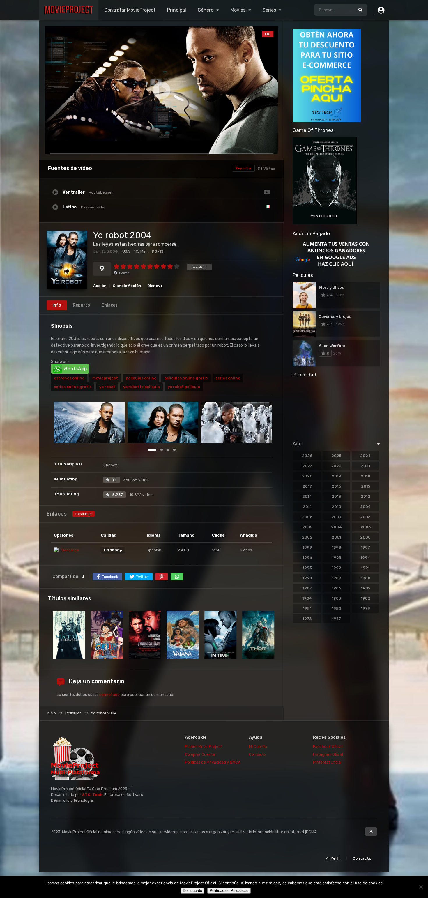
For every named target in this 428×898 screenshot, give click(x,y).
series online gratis (72, 387)
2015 (365, 486)
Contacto (257, 754)
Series (269, 10)
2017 (307, 486)
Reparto (81, 305)
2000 (365, 537)
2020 (307, 476)
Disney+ (155, 286)
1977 (336, 619)
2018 (365, 476)
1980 (336, 608)
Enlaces (110, 305)
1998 (336, 547)
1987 (307, 588)
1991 (365, 568)
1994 (365, 557)
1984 (307, 598)
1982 (365, 598)
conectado (109, 694)
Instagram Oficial (328, 754)
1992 (336, 568)
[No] (421, 887)
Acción (100, 286)
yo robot (107, 387)
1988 (365, 578)
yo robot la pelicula (141, 387)
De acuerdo (192, 890)
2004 (336, 527)
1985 (365, 588)
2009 (365, 506)
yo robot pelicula (184, 387)
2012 (365, 496)
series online (227, 378)
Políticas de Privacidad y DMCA (212, 762)
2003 (365, 527)
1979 (365, 608)
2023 (307, 466)
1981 (307, 608)
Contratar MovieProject (129, 10)
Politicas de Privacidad (229, 890)
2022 (336, 466)
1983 (336, 598)
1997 (365, 547)
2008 (307, 517)
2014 (307, 496)
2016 (336, 486)
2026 (307, 456)
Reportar (243, 168)
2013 (336, 496)
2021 (365, 466)
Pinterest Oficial (327, 762)
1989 (336, 578)
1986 (336, 588)
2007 (336, 517)
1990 (307, 578)
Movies (238, 10)
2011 (307, 506)
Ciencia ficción (127, 286)
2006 (365, 517)
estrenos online (69, 378)
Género (205, 10)
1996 (307, 557)
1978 (307, 619)
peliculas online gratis (186, 378)
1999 (307, 547)
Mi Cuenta (258, 746)
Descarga (83, 514)
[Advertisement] (336, 407)
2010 (336, 506)
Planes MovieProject (203, 746)
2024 (365, 456)
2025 (336, 456)
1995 (336, 557)
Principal (176, 10)
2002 (307, 537)
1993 (307, 568)
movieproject (105, 378)
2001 (336, 537)
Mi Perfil (333, 858)
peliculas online (141, 378)
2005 (307, 527)
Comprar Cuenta (200, 754)
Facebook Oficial (327, 746)
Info (56, 305)
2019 (336, 476)
